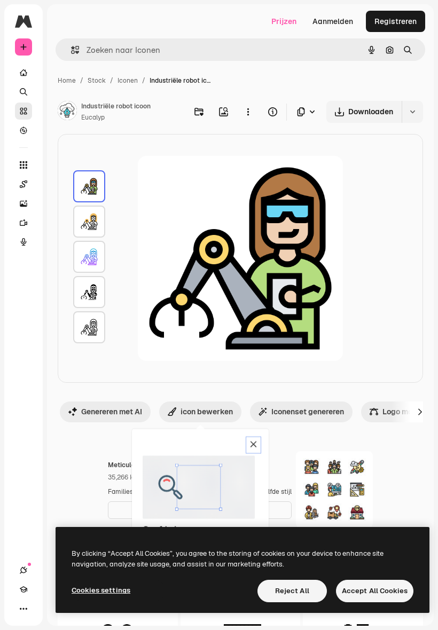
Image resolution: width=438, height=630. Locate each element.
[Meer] (23, 608)
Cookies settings (101, 590)
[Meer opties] (248, 111)
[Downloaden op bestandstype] (306, 112)
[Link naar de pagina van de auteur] (67, 112)
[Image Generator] (23, 203)
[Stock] (23, 111)
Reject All (292, 590)
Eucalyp (93, 117)
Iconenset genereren (307, 411)
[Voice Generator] (23, 241)
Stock (97, 80)
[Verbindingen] (23, 570)
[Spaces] (23, 184)
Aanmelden (332, 21)
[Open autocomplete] (70, 50)
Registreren (395, 21)
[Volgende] (419, 411)
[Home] (23, 72)
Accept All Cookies (375, 590)
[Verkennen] (23, 130)
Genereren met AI (111, 411)
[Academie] (23, 589)
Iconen (128, 80)
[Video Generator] (23, 222)
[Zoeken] (23, 91)
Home (67, 80)
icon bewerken (207, 411)
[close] (253, 445)
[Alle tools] (23, 165)
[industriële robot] (89, 186)
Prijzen (283, 21)
